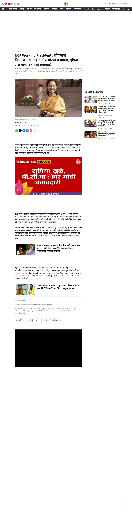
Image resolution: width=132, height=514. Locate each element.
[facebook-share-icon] (23, 131)
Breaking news (42, 309)
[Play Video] (48, 176)
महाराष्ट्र (22, 9)
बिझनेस (54, 9)
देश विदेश (46, 9)
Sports (99, 9)
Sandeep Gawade (21, 122)
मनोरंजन (68, 9)
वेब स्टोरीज (124, 4)
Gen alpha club (89, 9)
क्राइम (61, 9)
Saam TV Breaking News (53, 320)
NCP (29, 320)
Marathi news (22, 309)
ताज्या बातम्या (13, 9)
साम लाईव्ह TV (113, 4)
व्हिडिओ (107, 9)
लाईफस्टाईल (77, 9)
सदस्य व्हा (23, 300)
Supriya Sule (38, 320)
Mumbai (69, 309)
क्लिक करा (49, 304)
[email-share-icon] (31, 131)
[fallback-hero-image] (90, 99)
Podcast (103, 4)
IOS (24, 313)
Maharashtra (55, 309)
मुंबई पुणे (29, 9)
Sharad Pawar (20, 320)
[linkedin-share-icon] (27, 131)
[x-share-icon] (20, 131)
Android (17, 313)
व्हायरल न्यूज (116, 9)
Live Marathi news (49, 311)
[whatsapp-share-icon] (16, 131)
